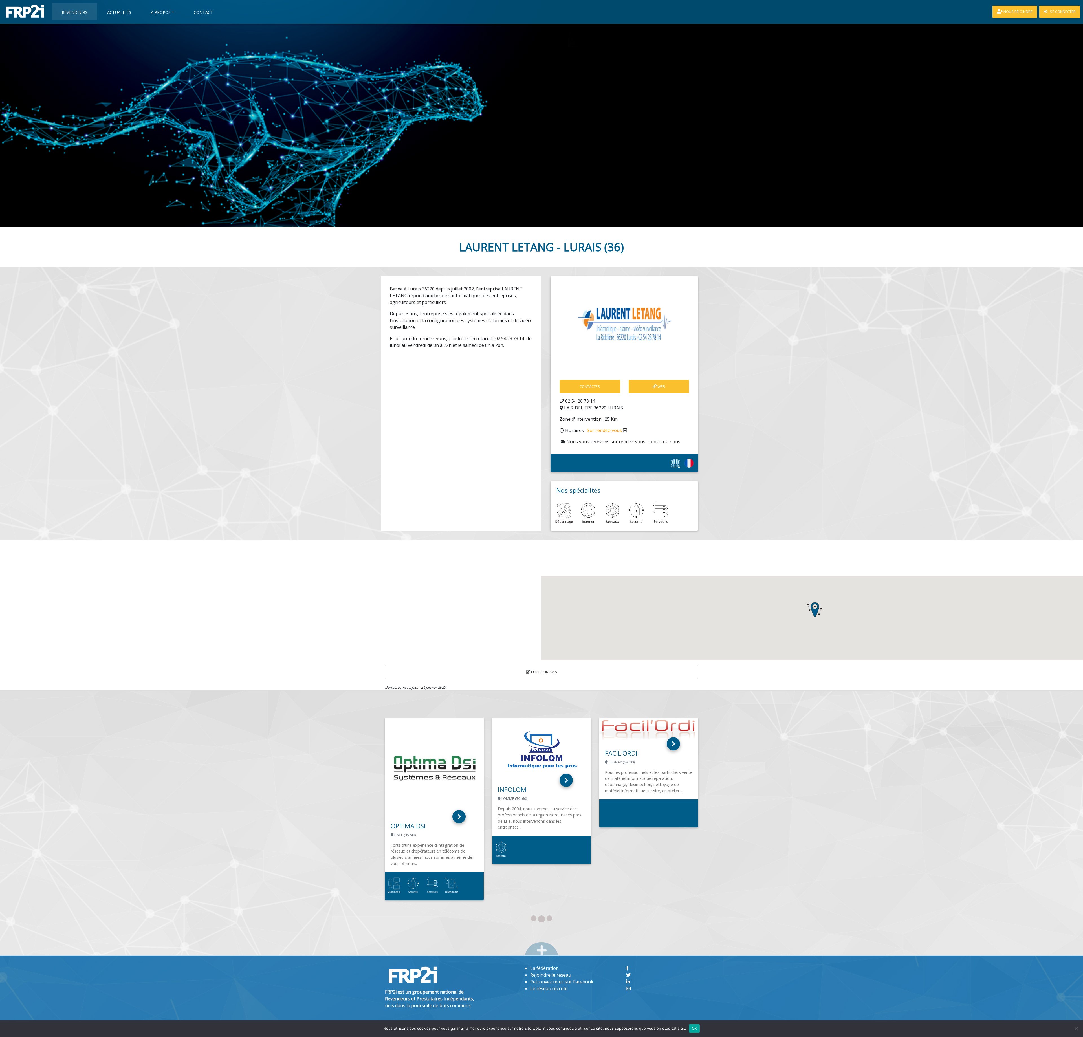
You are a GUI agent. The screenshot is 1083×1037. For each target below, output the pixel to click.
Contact (203, 12)
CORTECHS (621, 789)
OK (694, 1028)
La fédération (544, 968)
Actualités (119, 12)
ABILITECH (513, 784)
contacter (590, 386)
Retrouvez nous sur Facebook (561, 982)
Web (661, 386)
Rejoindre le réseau (550, 975)
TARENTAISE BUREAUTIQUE (431, 826)
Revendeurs (74, 12)
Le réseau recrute (549, 988)
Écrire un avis (543, 671)
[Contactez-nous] (628, 988)
